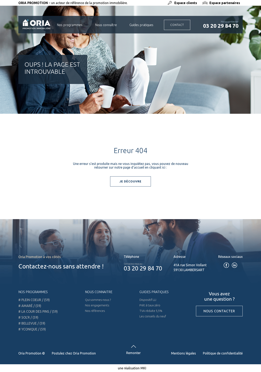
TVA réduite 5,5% (150, 310)
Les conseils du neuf (152, 316)
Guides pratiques (141, 25)
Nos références (95, 310)
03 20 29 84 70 (221, 26)
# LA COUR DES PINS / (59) (38, 311)
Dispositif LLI (147, 299)
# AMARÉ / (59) (29, 306)
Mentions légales (183, 353)
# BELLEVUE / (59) (31, 323)
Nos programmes (69, 25)
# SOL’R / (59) (28, 317)
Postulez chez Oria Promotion (74, 353)
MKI (143, 368)
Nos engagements (97, 305)
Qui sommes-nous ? (98, 299)
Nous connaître (106, 25)
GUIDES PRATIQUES (154, 292)
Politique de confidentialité (223, 353)
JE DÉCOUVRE (130, 181)
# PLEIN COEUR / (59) (34, 300)
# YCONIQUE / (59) (32, 329)
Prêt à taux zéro (149, 305)
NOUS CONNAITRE (98, 292)
